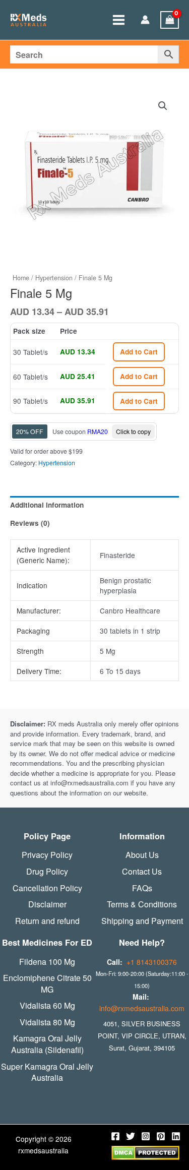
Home (21, 277)
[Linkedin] (175, 1136)
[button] (163, 106)
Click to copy (133, 431)
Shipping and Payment (142, 921)
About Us (142, 854)
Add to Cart (139, 351)
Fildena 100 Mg (47, 961)
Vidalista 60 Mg (47, 1005)
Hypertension (54, 277)
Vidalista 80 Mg (47, 1022)
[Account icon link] (145, 20)
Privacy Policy (47, 854)
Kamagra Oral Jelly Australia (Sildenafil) (47, 1044)
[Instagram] (145, 1136)
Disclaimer (47, 904)
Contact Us (142, 871)
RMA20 (97, 431)
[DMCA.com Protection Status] (145, 1152)
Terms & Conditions (142, 904)
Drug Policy (47, 871)
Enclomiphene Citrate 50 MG (47, 983)
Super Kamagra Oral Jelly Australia (47, 1072)
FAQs (142, 888)
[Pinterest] (160, 1136)
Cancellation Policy (47, 888)
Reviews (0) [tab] (30, 523)
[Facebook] (115, 1136)
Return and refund (47, 921)
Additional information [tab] (47, 505)
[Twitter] (130, 1136)
